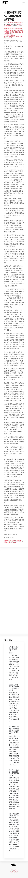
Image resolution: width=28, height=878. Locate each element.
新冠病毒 (10, 25)
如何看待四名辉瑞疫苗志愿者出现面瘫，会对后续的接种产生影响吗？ (14, 730)
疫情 (7, 25)
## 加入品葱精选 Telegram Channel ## (13, 37)
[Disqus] (14, 574)
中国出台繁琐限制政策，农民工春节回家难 (14, 815)
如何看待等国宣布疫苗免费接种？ (14, 649)
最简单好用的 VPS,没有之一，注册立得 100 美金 (14, 541)
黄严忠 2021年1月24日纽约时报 (13, 22)
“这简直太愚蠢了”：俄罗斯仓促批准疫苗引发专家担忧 (14, 687)
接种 (20, 24)
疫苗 (18, 24)
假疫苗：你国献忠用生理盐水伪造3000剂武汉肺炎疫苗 (14, 772)
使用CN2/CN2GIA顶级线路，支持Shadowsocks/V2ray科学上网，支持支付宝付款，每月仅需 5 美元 (13, 31)
